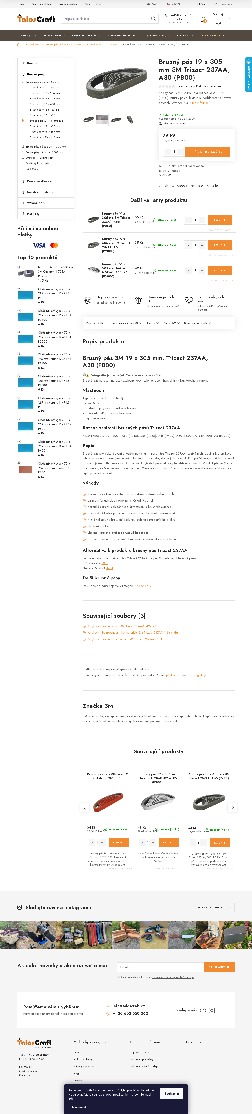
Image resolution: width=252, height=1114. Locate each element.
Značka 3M (169, 323)
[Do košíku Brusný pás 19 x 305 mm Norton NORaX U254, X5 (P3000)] (169, 842)
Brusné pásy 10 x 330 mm (45, 87)
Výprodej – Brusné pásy (39, 158)
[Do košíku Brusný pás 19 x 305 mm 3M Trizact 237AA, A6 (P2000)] (220, 245)
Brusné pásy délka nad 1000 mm (45, 152)
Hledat (153, 19)
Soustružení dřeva (40, 192)
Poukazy (33, 214)
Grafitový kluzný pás (37, 163)
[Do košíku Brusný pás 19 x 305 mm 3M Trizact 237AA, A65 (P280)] (220, 220)
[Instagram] (212, 1010)
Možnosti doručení (174, 123)
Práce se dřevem (39, 181)
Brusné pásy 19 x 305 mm (47, 121)
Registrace (226, 4)
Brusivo (32, 63)
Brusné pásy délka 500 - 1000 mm (46, 146)
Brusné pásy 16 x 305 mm (45, 115)
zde (71, 1098)
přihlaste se (174, 675)
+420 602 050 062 (182, 17)
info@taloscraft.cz (129, 1006)
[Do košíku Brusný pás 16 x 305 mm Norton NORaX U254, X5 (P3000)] (220, 270)
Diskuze (150, 323)
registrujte (201, 675)
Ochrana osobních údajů (144, 1066)
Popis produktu (94, 323)
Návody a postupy (68, 4)
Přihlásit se (219, 967)
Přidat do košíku (208, 152)
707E (105, 563)
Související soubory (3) (125, 323)
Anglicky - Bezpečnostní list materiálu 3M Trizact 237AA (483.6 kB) (133, 632)
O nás (20, 4)
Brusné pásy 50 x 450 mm (45, 137)
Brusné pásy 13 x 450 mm (45, 104)
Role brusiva (33, 169)
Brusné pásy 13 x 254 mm (45, 93)
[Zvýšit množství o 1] (180, 152)
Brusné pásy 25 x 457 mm (45, 132)
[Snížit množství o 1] (168, 152)
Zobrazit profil (211, 907)
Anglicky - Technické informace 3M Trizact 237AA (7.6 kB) (126, 639)
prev (84, 807)
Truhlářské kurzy (83, 1059)
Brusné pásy (36, 74)
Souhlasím (172, 1093)
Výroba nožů (36, 203)
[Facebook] (203, 1010)
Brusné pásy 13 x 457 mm (45, 109)
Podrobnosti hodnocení (208, 86)
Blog (87, 4)
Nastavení (79, 1107)
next (232, 807)
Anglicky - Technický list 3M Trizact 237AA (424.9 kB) (124, 626)
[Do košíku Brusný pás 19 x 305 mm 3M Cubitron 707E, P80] (119, 842)
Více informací (200, 103)
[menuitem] (28, 35)
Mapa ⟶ (24, 1075)
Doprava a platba (41, 4)
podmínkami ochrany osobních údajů (172, 977)
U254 (109, 568)
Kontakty (78, 1080)
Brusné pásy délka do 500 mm (43, 82)
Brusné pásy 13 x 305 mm (45, 98)
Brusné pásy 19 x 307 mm (45, 126)
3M (170, 175)
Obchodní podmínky (141, 1059)
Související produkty (195, 323)
